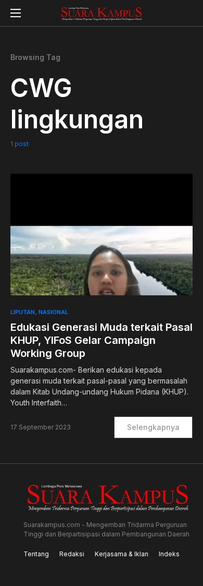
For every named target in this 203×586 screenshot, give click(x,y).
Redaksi (71, 554)
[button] (15, 13)
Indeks (169, 554)
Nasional (53, 312)
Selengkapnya (153, 427)
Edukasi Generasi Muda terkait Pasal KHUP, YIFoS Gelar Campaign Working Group (101, 340)
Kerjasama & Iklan (121, 554)
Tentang (36, 554)
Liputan (22, 312)
